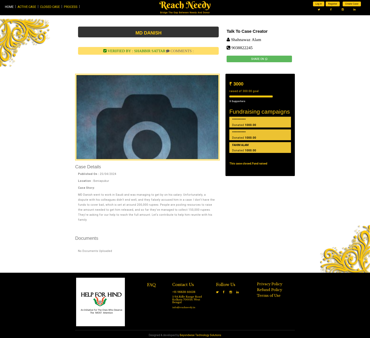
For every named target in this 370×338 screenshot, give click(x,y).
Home (9, 6)
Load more (260, 157)
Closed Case (50, 6)
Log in (318, 4)
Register (332, 4)
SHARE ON (258, 58)
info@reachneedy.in (183, 307)
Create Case (351, 4)
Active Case (27, 6)
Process (70, 6)
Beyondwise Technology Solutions (200, 335)
